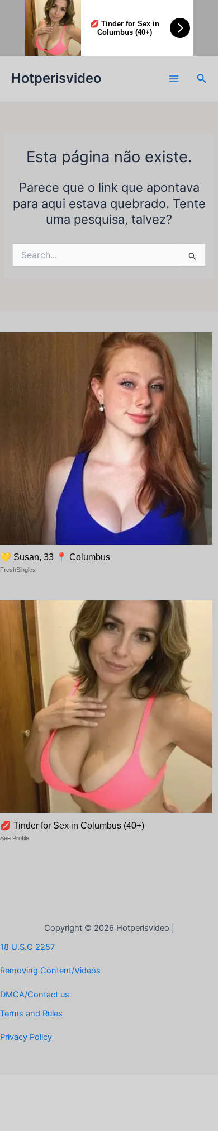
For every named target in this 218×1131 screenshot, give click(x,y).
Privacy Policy (26, 1037)
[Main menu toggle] (174, 79)
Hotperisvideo (56, 78)
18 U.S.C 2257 (27, 947)
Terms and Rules (31, 1014)
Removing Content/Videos (50, 971)
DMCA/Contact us (34, 995)
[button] (202, 79)
